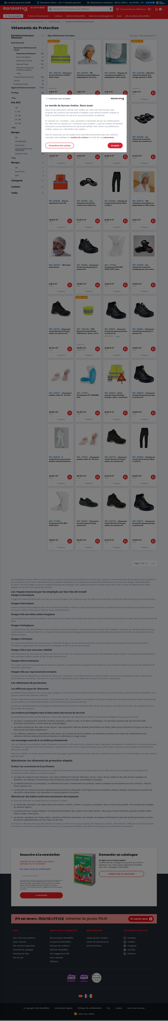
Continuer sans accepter (59, 98)
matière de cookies (79, 137)
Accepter (115, 145)
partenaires (108, 137)
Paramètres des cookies (59, 145)
